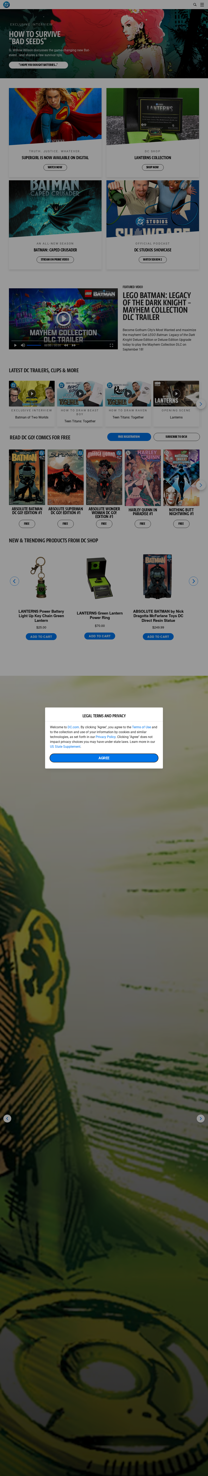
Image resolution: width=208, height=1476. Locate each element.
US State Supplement (65, 747)
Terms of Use (141, 727)
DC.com (73, 727)
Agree (104, 758)
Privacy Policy (106, 737)
